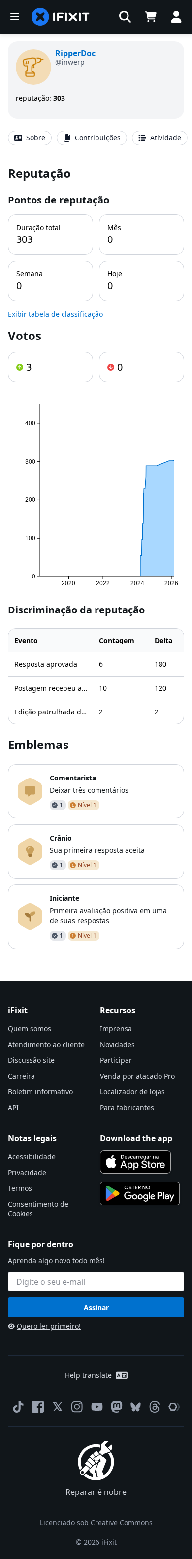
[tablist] (96, 138)
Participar (116, 1060)
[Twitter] (58, 1407)
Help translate (88, 1375)
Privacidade (27, 1172)
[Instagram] (77, 1407)
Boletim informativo (40, 1091)
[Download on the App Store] (135, 1162)
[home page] (61, 17)
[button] (125, 17)
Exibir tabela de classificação (55, 314)
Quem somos (29, 1028)
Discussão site (31, 1060)
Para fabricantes (127, 1107)
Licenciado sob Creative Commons (96, 1522)
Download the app (136, 1138)
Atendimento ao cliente (46, 1044)
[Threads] (154, 1407)
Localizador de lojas (132, 1091)
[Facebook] (38, 1407)
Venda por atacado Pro (137, 1076)
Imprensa (116, 1028)
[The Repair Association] (174, 1407)
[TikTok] (18, 1407)
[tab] (30, 138)
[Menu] (15, 17)
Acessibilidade (32, 1156)
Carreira (21, 1076)
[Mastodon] (117, 1407)
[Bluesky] (135, 1407)
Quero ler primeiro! (49, 1326)
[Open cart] (150, 17)
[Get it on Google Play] (140, 1193)
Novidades (117, 1044)
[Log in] (176, 17)
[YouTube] (97, 1407)
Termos (20, 1188)
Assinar (96, 1307)
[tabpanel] (96, 557)
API (13, 1107)
